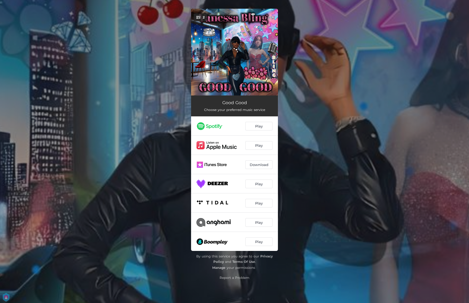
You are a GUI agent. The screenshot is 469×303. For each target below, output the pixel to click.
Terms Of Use (243, 262)
